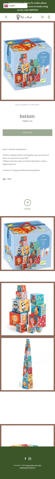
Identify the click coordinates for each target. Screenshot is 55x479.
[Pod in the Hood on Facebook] (25, 459)
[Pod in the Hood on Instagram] (29, 459)
